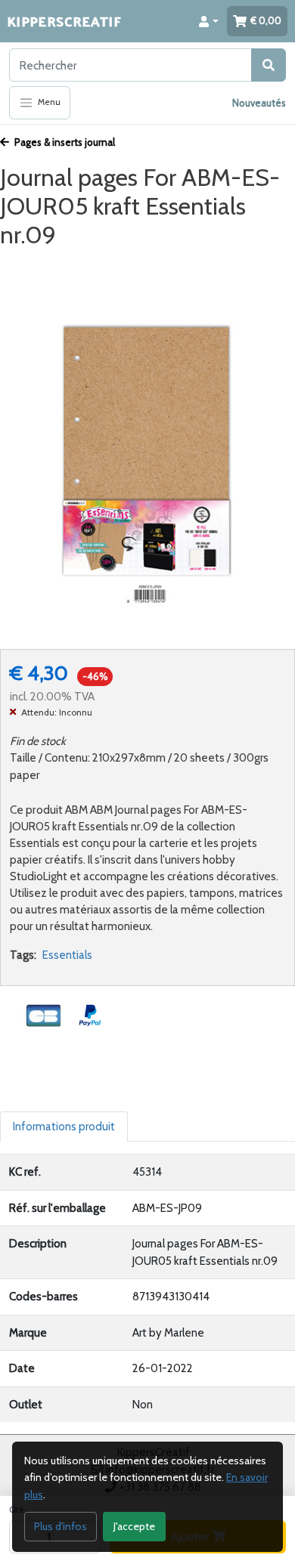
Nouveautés (259, 103)
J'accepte (134, 1526)
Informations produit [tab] (64, 1126)
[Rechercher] (268, 65)
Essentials (67, 955)
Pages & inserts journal (63, 142)
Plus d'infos (60, 1526)
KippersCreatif (64, 20)
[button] (208, 21)
